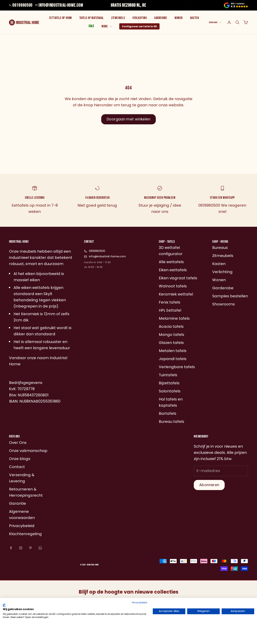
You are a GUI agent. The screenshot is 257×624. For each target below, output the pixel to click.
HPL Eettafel (170, 310)
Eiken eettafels (173, 270)
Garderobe (160, 18)
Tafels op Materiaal (91, 18)
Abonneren (209, 484)
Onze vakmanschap (28, 450)
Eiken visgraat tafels (178, 278)
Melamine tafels (174, 318)
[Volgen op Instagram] (21, 548)
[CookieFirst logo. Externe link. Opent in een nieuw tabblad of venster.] (4, 605)
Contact (17, 466)
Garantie (17, 503)
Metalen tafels (172, 350)
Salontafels (169, 391)
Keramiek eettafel (176, 294)
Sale (91, 26)
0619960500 (22, 5)
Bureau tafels (171, 421)
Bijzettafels (169, 383)
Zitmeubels (118, 18)
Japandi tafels (172, 358)
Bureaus (220, 247)
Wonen (179, 18)
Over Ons (18, 442)
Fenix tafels (169, 302)
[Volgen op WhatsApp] (40, 548)
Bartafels (167, 413)
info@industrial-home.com (61, 5)
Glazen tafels (171, 342)
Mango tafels (171, 334)
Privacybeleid (139, 602)
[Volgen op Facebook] (11, 548)
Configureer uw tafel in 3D (139, 26)
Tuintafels (168, 375)
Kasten (194, 18)
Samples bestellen (230, 296)
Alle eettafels (171, 261)
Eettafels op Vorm (60, 18)
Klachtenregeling (25, 533)
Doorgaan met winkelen (128, 119)
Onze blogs (19, 458)
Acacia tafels (171, 326)
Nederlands (213, 22)
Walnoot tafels (173, 286)
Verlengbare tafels (177, 366)
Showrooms (223, 304)
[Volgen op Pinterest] (30, 548)
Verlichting (139, 18)
